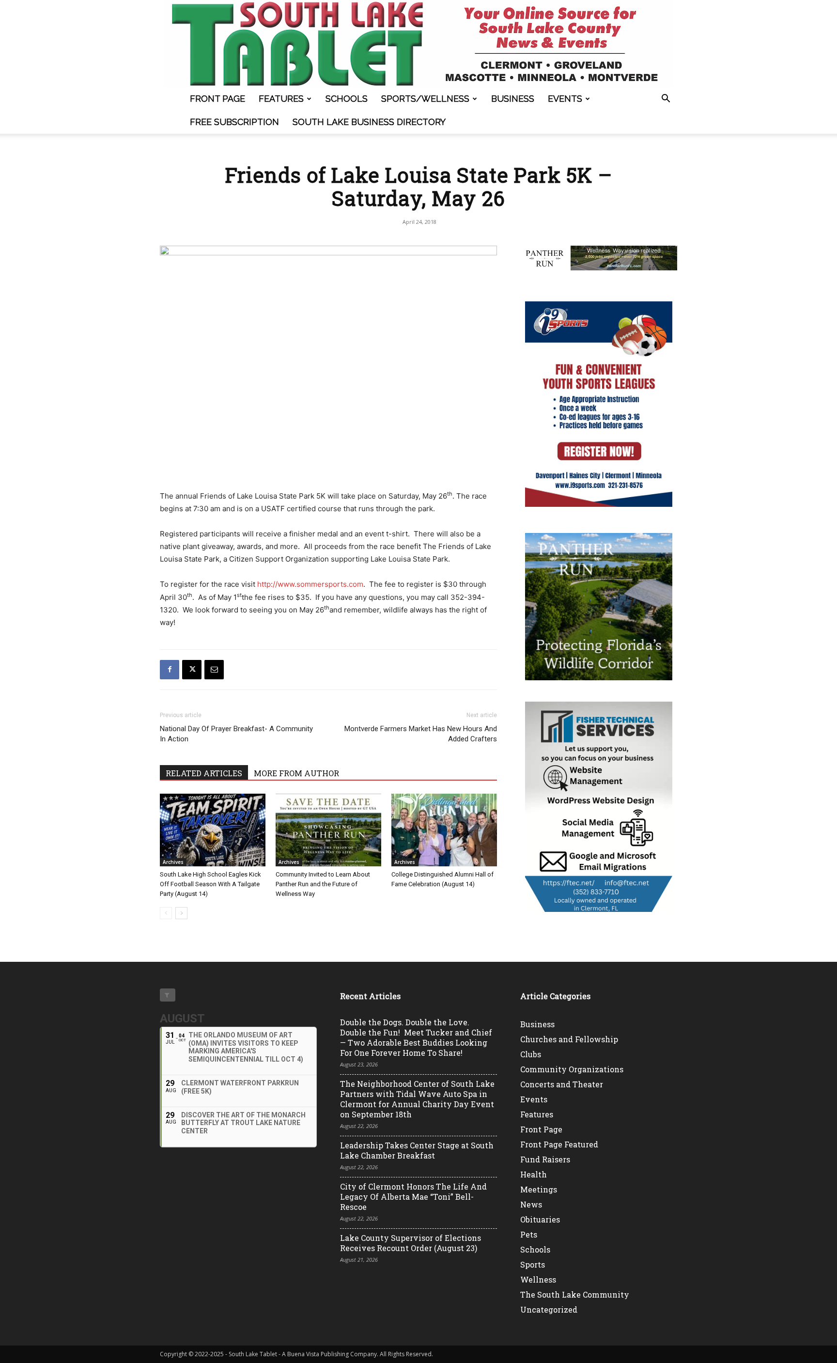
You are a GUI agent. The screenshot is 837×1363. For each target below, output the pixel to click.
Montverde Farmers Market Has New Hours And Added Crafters (420, 733)
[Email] (214, 669)
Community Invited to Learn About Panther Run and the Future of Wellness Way (323, 884)
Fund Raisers (545, 1159)
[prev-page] (166, 913)
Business (512, 99)
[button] (665, 99)
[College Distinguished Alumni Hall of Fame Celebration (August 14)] (444, 830)
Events (565, 99)
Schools (347, 99)
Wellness (538, 1279)
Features (281, 99)
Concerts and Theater (561, 1084)
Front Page (217, 99)
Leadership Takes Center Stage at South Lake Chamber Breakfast (417, 1150)
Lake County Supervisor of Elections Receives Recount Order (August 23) (410, 1243)
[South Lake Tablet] (418, 43)
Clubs (530, 1054)
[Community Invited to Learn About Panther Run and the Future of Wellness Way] (328, 830)
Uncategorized (548, 1309)
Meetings (538, 1189)
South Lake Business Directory (369, 122)
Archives (173, 862)
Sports (532, 1264)
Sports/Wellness (425, 99)
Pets (528, 1234)
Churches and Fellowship (569, 1039)
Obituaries (540, 1219)
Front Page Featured (559, 1144)
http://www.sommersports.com (310, 584)
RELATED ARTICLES (204, 773)
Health (533, 1174)
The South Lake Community (574, 1294)
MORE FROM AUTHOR (296, 773)
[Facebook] (169, 669)
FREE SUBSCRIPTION (234, 122)
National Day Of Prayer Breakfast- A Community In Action (236, 733)
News (531, 1204)
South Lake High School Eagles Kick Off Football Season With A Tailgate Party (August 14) (210, 884)
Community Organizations (571, 1069)
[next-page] (181, 913)
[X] (192, 669)
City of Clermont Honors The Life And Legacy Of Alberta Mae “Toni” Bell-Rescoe (413, 1196)
